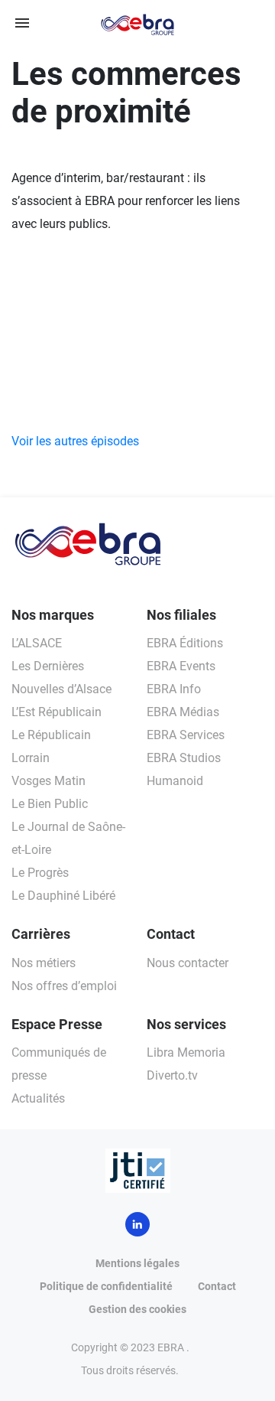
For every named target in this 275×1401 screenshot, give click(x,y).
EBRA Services (186, 735)
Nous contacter (187, 963)
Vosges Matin (48, 781)
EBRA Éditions (185, 643)
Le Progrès (40, 872)
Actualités (38, 1098)
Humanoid (175, 781)
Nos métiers (43, 963)
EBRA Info (174, 689)
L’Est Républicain (56, 712)
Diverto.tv (172, 1075)
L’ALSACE (36, 643)
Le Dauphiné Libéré (63, 895)
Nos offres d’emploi (64, 986)
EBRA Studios (184, 758)
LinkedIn (137, 1224)
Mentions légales (137, 1263)
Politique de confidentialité (106, 1286)
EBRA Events (181, 666)
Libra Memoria (186, 1052)
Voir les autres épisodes (75, 441)
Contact (217, 1286)
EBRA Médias (183, 712)
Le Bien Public (49, 804)
